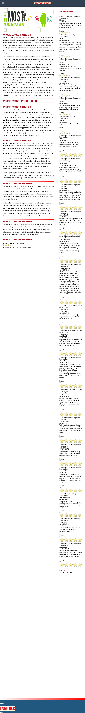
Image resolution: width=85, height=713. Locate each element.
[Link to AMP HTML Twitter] (63, 573)
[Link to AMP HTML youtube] (70, 573)
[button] (3, 3)
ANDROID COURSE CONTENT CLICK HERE (20, 101)
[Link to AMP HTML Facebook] (60, 573)
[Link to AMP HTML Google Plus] (67, 573)
